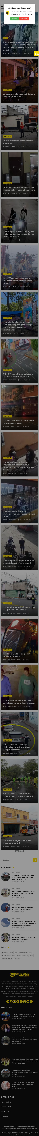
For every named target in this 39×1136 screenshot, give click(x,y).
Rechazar (24, 18)
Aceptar (14, 18)
